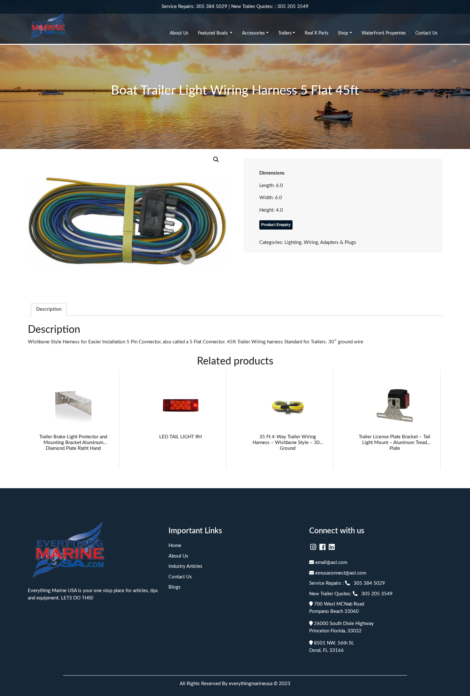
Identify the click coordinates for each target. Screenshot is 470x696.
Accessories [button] (253, 33)
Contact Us (426, 33)
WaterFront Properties (384, 33)
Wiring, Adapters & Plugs (330, 242)
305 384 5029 (211, 6)
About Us (179, 33)
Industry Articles (185, 566)
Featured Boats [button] (213, 33)
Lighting (293, 242)
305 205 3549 (293, 6)
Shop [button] (343, 33)
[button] (216, 159)
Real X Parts (316, 33)
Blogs (174, 587)
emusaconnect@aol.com (340, 573)
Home (174, 545)
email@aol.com (330, 562)
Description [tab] (48, 309)
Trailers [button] (285, 33)
